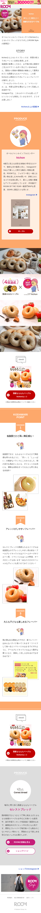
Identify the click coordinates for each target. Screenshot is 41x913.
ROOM (6, 6)
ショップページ (22, 851)
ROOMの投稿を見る (22, 842)
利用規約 (9, 897)
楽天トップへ (30, 897)
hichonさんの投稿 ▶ (30, 107)
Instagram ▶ (32, 195)
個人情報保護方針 (19, 897)
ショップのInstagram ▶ (28, 869)
